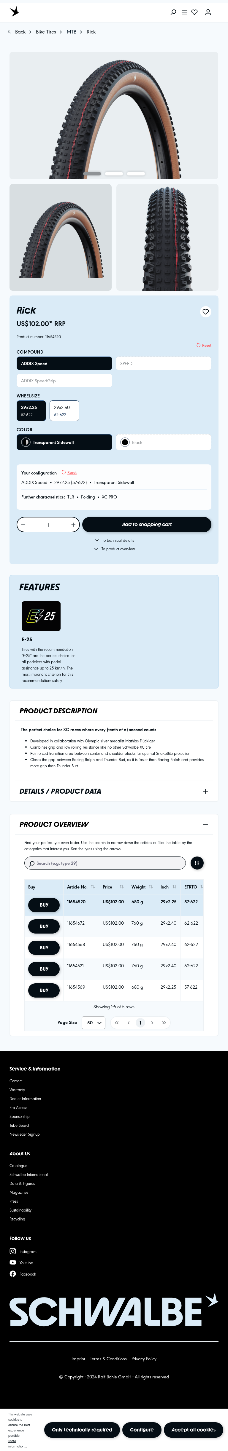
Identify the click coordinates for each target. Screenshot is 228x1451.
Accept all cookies (194, 1430)
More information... (17, 1443)
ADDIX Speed (34, 363)
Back (20, 31)
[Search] (173, 12)
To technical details (118, 540)
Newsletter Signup (25, 1134)
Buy (44, 905)
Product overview (54, 824)
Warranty (17, 1089)
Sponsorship (20, 1116)
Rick (91, 31)
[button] (116, 1022)
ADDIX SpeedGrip (38, 380)
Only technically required (82, 1430)
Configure (142, 1430)
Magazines (19, 1192)
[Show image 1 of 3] (92, 173)
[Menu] (184, 12)
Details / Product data (60, 791)
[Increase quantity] (73, 524)
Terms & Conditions (108, 1358)
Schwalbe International (29, 1174)
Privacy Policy (144, 1358)
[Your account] (208, 12)
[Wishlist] (194, 12)
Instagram (28, 1251)
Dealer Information (25, 1098)
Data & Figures (22, 1183)
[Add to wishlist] (205, 311)
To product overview (118, 548)
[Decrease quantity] (23, 524)
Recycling (17, 1219)
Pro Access (18, 1107)
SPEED (126, 363)
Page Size (67, 1022)
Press (14, 1201)
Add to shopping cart (147, 524)
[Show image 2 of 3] (114, 173)
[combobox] (93, 1022)
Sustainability (20, 1210)
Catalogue (18, 1165)
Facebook (28, 1273)
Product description (58, 711)
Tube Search (20, 1125)
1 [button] (140, 1022)
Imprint (78, 1358)
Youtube (26, 1262)
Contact (16, 1080)
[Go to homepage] (36, 11)
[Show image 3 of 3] (136, 173)
